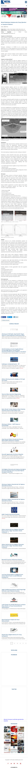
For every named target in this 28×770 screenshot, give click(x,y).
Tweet (10, 317)
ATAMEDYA (14, 767)
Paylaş (4, 317)
